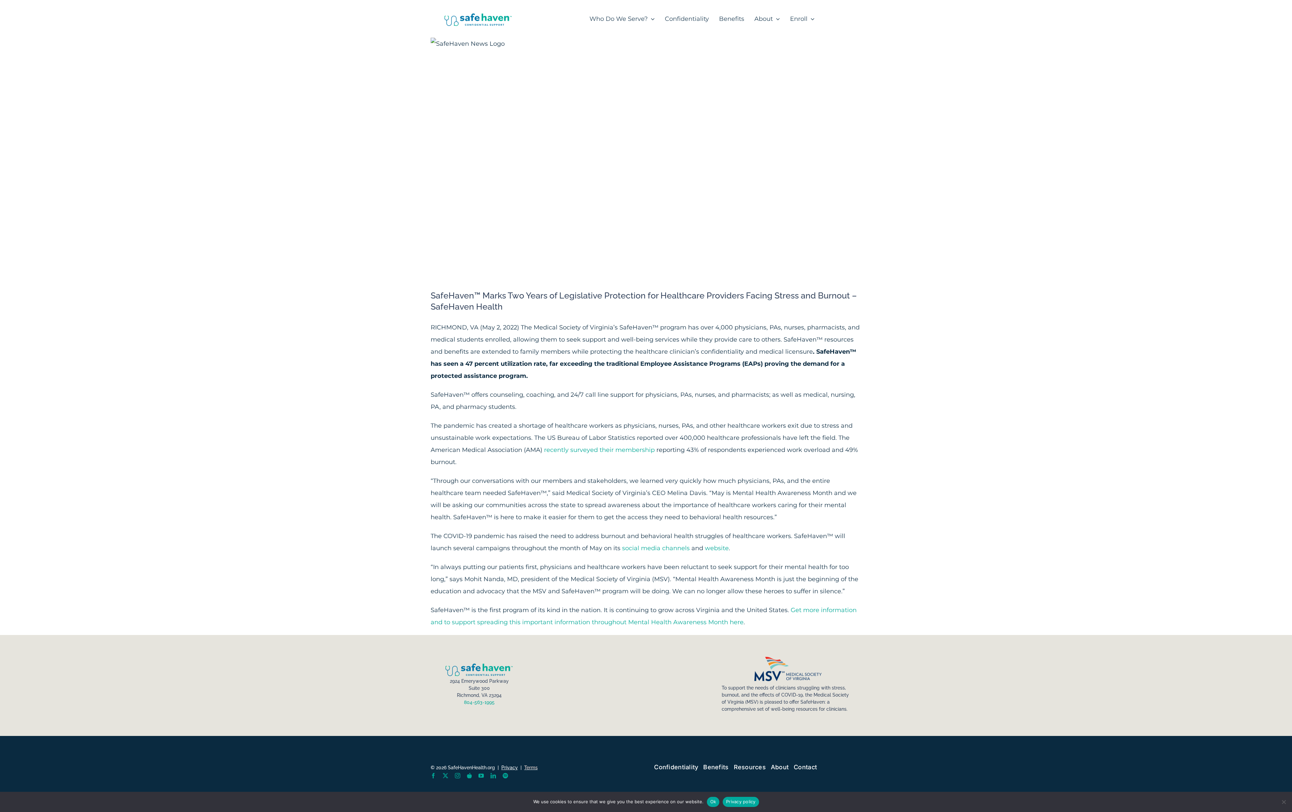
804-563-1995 (479, 702)
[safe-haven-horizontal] (478, 16)
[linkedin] (493, 775)
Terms (531, 767)
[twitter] (445, 775)
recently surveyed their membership (599, 450)
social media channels (656, 548)
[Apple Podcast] (469, 775)
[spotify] (505, 775)
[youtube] (481, 775)
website (717, 548)
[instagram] (457, 775)
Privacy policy (741, 801)
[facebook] (433, 775)
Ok (713, 801)
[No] (1283, 802)
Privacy (509, 767)
